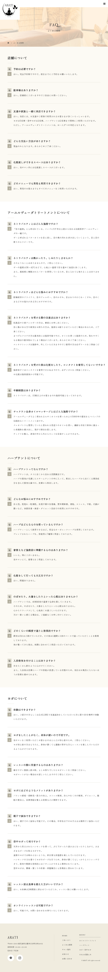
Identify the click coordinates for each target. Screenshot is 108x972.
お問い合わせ (67, 959)
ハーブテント (84, 945)
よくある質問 (67, 945)
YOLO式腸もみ (85, 954)
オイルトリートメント (87, 940)
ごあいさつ (66, 940)
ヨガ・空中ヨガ (85, 950)
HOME (64, 935)
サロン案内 (66, 949)
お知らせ (65, 954)
